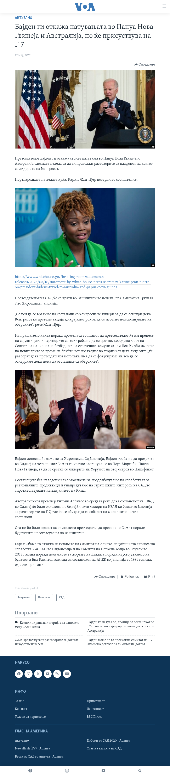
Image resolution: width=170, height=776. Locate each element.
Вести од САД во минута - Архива (39, 756)
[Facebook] (30, 771)
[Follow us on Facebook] (19, 674)
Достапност (95, 709)
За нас (19, 701)
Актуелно (23, 18)
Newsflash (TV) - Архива (32, 748)
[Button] (144, 64)
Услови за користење (30, 717)
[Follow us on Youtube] (48, 674)
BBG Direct (94, 717)
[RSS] (57, 674)
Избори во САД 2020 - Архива (108, 740)
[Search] (140, 771)
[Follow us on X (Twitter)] (38, 674)
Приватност (95, 701)
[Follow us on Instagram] (28, 674)
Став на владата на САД (104, 748)
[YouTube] (103, 771)
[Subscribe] (67, 674)
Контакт (21, 709)
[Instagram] (67, 771)
